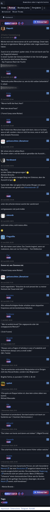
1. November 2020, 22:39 (9, 445)
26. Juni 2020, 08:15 (7, 221)
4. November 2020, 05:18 (9, 462)
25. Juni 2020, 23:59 (7, 147)
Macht (3, 481)
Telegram (24, 508)
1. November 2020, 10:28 (9, 365)
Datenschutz (15, 508)
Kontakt (32, 508)
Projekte (36, 8)
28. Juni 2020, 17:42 (7, 301)
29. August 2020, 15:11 (8, 344)
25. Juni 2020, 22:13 (7, 37)
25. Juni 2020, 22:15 (7, 77)
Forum (12, 8)
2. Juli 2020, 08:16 (6, 320)
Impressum (5, 508)
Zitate (5, 502)
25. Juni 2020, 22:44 (7, 99)
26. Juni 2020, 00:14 (7, 166)
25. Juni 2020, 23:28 (7, 125)
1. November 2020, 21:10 (9, 410)
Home (3, 8)
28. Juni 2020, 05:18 (7, 261)
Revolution (21, 468)
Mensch (4, 468)
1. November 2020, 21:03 (9, 389)
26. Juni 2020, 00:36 (7, 200)
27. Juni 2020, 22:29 (7, 242)
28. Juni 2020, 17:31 (7, 282)
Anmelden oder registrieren (36, 2)
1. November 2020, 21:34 (9, 429)
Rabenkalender (30, 187)
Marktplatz (23, 8)
